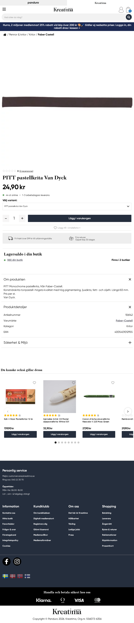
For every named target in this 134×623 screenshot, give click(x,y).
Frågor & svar (9, 529)
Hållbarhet (73, 518)
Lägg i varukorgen (80, 218)
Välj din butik (15, 260)
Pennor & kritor (17, 34)
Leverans (106, 518)
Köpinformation (109, 540)
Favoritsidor (8, 524)
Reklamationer (109, 535)
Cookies (6, 546)
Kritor (32, 34)
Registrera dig (40, 524)
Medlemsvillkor (41, 535)
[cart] (128, 10)
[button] (6, 218)
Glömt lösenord (41, 529)
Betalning (106, 513)
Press (71, 535)
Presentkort (108, 546)
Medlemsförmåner (42, 540)
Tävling (71, 524)
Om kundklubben (42, 513)
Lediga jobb (74, 529)
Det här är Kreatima (78, 513)
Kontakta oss (8, 513)
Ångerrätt (107, 524)
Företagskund (9, 535)
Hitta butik (7, 518)
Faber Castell (46, 34)
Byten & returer (109, 529)
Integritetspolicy (10, 540)
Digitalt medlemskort (44, 518)
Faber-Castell (124, 320)
